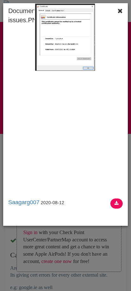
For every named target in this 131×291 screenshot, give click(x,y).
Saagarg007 (23, 202)
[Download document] (116, 203)
